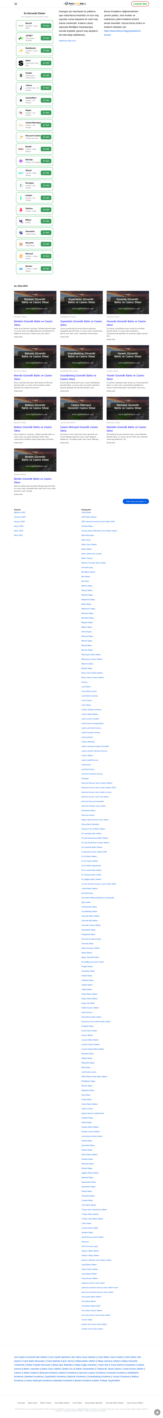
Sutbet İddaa (87, 1191)
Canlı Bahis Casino (89, 691)
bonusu (84, 682)
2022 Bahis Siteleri (89, 517)
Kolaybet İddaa (88, 1026)
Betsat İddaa (87, 645)
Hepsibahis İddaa (89, 930)
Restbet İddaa (87, 1159)
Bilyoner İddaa (87, 664)
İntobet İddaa (87, 976)
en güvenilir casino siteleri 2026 (94, 852)
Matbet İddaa (87, 1058)
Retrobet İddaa (88, 1164)
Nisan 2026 (18, 531)
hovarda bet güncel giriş (91, 939)
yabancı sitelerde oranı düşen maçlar (96, 1260)
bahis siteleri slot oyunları (92, 554)
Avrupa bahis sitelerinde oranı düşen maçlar (99, 531)
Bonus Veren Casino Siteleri (93, 677)
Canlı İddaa (86, 705)
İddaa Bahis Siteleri (86, 1361)
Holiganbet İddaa (88, 934)
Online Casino (87, 1109)
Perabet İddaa (87, 1118)
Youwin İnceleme (121, 1376)
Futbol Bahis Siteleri (90, 888)
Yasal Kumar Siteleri (90, 1278)
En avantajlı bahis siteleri (91, 833)
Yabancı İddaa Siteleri (90, 1255)
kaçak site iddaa (88, 1003)
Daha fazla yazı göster (135, 501)
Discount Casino (88, 815)
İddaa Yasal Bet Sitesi (90, 957)
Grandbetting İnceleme (99, 1376)
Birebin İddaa (20, 474)
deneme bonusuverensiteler (93, 801)
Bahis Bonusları (88, 535)
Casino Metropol (68, 422)
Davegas (85, 778)
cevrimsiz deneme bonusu (92, 774)
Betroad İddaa (87, 636)
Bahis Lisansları (31, 1369)
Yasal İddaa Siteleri (89, 1274)
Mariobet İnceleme (63, 1380)
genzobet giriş (87, 893)
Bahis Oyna (86, 540)
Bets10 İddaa (87, 641)
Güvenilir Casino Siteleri (91, 925)
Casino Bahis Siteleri (90, 714)
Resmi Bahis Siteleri (90, 1154)
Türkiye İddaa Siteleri (90, 1214)
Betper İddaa (87, 627)
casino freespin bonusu (91, 732)
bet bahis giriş (87, 567)
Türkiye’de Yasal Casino (108, 1369)
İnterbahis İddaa (88, 971)
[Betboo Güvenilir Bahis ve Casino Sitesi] (35, 408)
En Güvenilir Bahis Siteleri (92, 847)
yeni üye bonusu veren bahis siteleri (96, 1315)
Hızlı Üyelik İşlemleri (59, 1357)
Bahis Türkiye (87, 558)
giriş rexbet (86, 902)
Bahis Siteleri (87, 549)
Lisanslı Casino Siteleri (91, 1044)
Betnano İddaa (87, 613)
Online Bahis (87, 1099)
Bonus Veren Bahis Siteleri (92, 673)
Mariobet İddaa (113, 422)
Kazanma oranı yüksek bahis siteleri (96, 1021)
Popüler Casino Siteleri (91, 1132)
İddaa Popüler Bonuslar (38, 1365)
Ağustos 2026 (19, 512)
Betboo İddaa (20, 422)
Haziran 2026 (19, 521)
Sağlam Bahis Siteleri (90, 1173)
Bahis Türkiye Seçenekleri (106, 1380)
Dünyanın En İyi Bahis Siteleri (93, 829)
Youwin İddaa (112, 371)
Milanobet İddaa (88, 1063)
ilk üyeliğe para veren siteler (93, 962)
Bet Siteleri (86, 577)
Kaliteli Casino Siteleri (90, 1008)
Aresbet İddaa (87, 526)
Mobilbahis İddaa (88, 1081)
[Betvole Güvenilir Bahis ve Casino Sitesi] (35, 356)
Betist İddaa (86, 604)
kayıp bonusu (87, 1012)
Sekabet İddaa (87, 1177)
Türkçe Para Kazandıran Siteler (94, 1210)
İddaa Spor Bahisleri (62, 1365)
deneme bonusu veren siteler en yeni (96, 792)
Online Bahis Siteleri (90, 1104)
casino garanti (87, 737)
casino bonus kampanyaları (93, 723)
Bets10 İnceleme (68, 1372)
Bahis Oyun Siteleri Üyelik (55, 1369)
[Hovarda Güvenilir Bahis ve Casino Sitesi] (128, 302)
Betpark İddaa (87, 622)
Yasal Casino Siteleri (90, 1269)
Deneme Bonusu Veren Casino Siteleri (97, 783)
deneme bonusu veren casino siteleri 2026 (99, 788)
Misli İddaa (86, 1067)
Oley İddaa (86, 1095)
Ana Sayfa (19, 1357)
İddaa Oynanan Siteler (91, 948)
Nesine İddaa (87, 1086)
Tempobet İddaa (88, 1196)
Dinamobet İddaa (88, 810)
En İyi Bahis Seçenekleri (82, 1369)
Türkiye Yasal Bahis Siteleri (92, 1219)
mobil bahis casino (89, 1072)
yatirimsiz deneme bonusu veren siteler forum (100, 1288)
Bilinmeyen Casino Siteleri (92, 659)
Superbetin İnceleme (55, 1376)
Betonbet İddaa (88, 618)
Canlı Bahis (86, 687)
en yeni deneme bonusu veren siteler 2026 (99, 884)
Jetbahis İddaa (87, 980)
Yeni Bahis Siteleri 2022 (91, 1306)
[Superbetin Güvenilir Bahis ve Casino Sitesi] (81, 302)
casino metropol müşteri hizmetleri (95, 746)
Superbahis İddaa (89, 1182)
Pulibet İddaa (87, 1141)
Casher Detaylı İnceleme (91, 710)
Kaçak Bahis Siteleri (89, 994)
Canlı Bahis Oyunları (90, 696)
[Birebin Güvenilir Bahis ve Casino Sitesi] (35, 460)
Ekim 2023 (18, 535)
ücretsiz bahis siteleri (90, 1228)
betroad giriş (87, 632)
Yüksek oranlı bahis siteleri (92, 1329)
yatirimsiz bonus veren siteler (93, 1283)
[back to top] (157, 1412)
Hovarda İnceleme (116, 1372)
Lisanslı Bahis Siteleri (90, 1040)
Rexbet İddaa (87, 1168)
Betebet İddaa (20, 317)
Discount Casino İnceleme (92, 1372)
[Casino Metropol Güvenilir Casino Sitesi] (81, 408)
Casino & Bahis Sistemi (26, 1372)
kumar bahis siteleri (89, 1031)
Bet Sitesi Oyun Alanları (84, 1357)
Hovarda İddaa (113, 317)
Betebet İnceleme (34, 1376)
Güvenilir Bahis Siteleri (91, 916)
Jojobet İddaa (87, 985)
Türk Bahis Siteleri (89, 1205)
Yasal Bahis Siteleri (89, 1265)
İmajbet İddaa (87, 966)
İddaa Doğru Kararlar (85, 1365)
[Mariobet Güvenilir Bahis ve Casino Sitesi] (128, 408)
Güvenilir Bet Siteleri (90, 921)
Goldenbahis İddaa (89, 907)
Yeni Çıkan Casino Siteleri (92, 1310)
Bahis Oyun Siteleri (89, 544)
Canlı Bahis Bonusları (34, 1361)
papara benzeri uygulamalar (93, 1113)
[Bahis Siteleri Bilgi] (74, 3)
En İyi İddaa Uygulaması (91, 866)
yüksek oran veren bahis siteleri (94, 1324)
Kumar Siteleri (87, 1035)
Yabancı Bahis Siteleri (90, 1251)
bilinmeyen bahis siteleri (91, 655)
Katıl (47, 26)
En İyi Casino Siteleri (90, 861)
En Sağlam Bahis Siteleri (91, 879)
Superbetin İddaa (68, 317)
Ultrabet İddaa (87, 1232)
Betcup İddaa (87, 590)
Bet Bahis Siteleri (88, 572)
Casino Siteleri (87, 755)
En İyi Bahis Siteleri (89, 856)
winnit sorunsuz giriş (90, 1246)
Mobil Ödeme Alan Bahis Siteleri (94, 1077)
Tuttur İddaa (86, 1223)
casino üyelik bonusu (90, 760)
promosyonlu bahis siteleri (92, 1136)
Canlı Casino (87, 700)
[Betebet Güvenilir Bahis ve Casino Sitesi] (35, 302)
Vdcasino (85, 1242)
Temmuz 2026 (19, 517)
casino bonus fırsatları (90, 719)
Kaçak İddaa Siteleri (90, 999)
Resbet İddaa (87, 1150)
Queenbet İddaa (88, 1145)
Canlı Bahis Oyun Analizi (110, 1357)
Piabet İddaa (87, 1122)
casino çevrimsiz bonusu (91, 728)
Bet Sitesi (85, 581)
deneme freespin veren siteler (94, 806)
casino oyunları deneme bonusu (94, 751)
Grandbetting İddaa (69, 371)
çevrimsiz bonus (88, 769)
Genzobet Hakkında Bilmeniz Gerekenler (98, 898)
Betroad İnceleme (49, 1372)
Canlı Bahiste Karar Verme (60, 1361)
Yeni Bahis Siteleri (89, 1301)
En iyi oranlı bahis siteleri (91, 870)
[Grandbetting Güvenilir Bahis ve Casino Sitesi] (81, 356)
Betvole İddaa (20, 371)
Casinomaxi (86, 765)
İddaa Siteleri (87, 953)
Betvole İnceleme (76, 1376)
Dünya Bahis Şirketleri (90, 824)
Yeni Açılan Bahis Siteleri (91, 1297)
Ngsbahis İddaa (88, 1090)
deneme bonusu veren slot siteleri (95, 797)
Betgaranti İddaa (88, 599)
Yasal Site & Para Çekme (111, 1365)
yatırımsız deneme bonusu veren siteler (97, 1292)
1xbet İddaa (86, 512)
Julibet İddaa (87, 989)
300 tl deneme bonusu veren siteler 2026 (98, 521)
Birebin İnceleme (83, 1380)
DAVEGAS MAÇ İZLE (67, 41)
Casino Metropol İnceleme (38, 1380)
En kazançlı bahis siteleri (91, 875)
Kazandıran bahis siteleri (91, 1017)
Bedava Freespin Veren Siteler (94, 563)
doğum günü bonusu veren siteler (95, 820)
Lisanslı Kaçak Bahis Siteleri (93, 1049)
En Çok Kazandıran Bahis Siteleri (95, 838)
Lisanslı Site (140, 4)
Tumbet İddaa (87, 1200)
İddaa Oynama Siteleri (108, 1361)
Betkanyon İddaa (88, 609)
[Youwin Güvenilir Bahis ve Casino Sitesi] (128, 356)
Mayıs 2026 (18, 526)
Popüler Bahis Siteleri (90, 1127)
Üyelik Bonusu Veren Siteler (93, 1237)
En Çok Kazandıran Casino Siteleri (95, 843)
